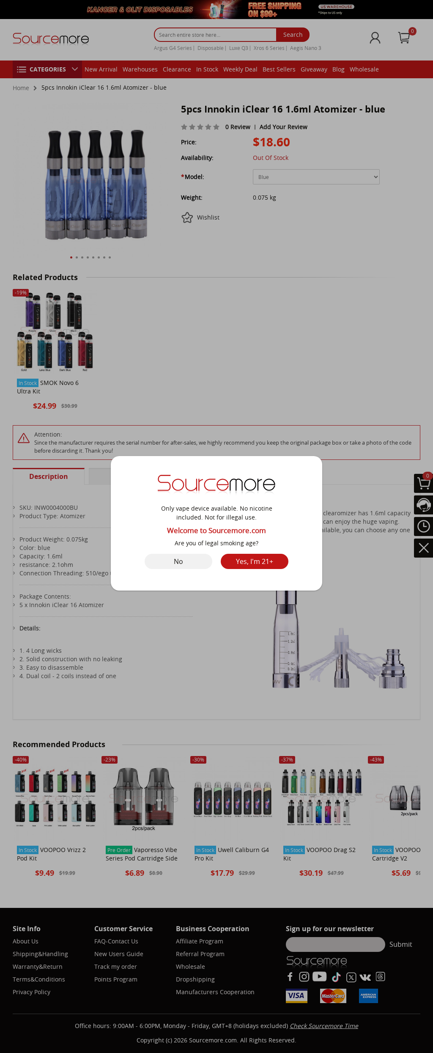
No (178, 561)
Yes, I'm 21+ (254, 561)
